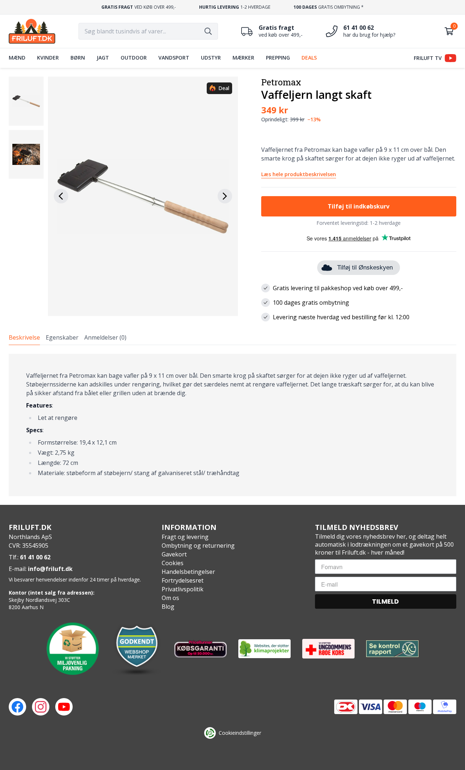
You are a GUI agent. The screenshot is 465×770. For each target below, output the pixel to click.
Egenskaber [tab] (62, 337)
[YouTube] (64, 707)
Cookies (172, 563)
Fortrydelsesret (182, 580)
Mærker (243, 57)
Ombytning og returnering (198, 546)
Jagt (103, 57)
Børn (77, 57)
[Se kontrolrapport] (392, 648)
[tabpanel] (232, 425)
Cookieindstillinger (240, 732)
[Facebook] (17, 707)
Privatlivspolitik (182, 589)
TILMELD (385, 601)
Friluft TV (428, 57)
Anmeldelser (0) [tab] (105, 337)
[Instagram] (40, 707)
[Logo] (32, 31)
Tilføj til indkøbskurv (358, 206)
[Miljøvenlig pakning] (72, 649)
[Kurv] (449, 31)
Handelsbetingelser (188, 572)
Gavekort (174, 554)
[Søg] (208, 31)
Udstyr (211, 57)
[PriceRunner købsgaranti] (200, 648)
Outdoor (134, 57)
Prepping (278, 57)
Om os (170, 598)
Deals (309, 57)
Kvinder (48, 57)
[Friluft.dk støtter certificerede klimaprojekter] (264, 648)
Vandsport (173, 57)
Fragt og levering (185, 537)
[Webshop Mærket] (136, 649)
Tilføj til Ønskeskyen (365, 267)
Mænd (17, 57)
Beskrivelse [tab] (24, 337)
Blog (168, 607)
